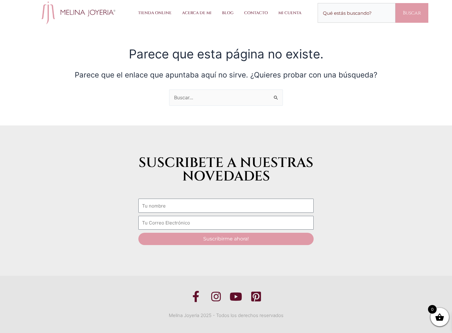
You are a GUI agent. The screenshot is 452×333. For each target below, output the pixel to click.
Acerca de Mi (197, 13)
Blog (228, 13)
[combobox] (356, 13)
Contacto (256, 13)
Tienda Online (155, 13)
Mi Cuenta (289, 13)
